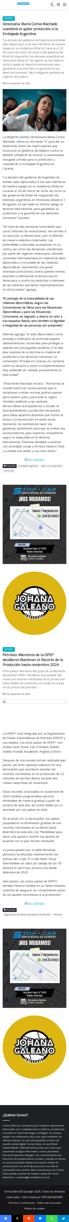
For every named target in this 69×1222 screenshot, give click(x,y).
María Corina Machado (51, 466)
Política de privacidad (49, 1202)
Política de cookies (34, 1208)
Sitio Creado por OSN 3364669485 (42, 1197)
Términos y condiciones (21, 1202)
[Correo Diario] (17, 4)
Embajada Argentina (28, 466)
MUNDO (9, 18)
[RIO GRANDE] (35, 460)
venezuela (9, 470)
